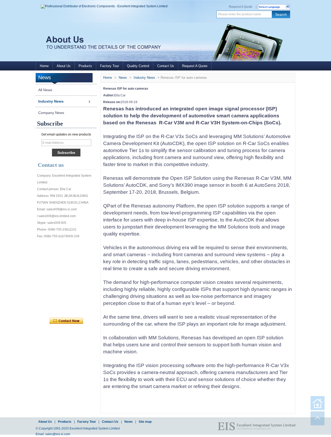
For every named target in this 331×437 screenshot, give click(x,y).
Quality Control (138, 66)
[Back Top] (318, 418)
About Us (64, 66)
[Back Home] (318, 403)
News (123, 78)
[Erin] (77, 246)
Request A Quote (240, 7)
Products (85, 66)
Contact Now (66, 321)
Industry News (51, 101)
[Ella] (54, 298)
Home (44, 66)
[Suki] (88, 298)
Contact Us (165, 66)
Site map (145, 422)
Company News (51, 113)
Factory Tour (109, 66)
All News (45, 90)
